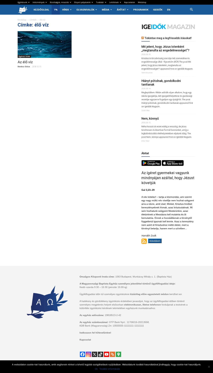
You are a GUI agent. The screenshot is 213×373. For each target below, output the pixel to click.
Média (105, 9)
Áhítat (121, 9)
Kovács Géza (24, 66)
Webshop (142, 2)
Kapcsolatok (129, 2)
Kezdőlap (22, 19)
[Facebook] (82, 354)
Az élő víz (25, 62)
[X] (94, 354)
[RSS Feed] (112, 354)
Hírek (65, 9)
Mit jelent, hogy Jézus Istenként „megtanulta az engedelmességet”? (165, 48)
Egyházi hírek (24, 56)
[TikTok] (100, 354)
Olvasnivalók (85, 9)
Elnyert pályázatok (82, 2)
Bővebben (154, 240)
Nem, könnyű (150, 118)
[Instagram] (88, 354)
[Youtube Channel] (106, 354)
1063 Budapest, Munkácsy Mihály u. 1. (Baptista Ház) (143, 276)
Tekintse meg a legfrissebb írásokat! (168, 38)
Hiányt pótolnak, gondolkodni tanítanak (161, 82)
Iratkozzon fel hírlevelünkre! (95, 332)
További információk (109, 368)
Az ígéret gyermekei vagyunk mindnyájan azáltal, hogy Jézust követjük (167, 178)
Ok (96, 368)
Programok (140, 9)
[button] (191, 10)
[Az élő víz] (45, 44)
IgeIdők (157, 9)
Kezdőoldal (41, 9)
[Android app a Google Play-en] (151, 165)
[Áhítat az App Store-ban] (173, 165)
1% (56, 9)
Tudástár (100, 2)
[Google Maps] (118, 354)
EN (168, 9)
